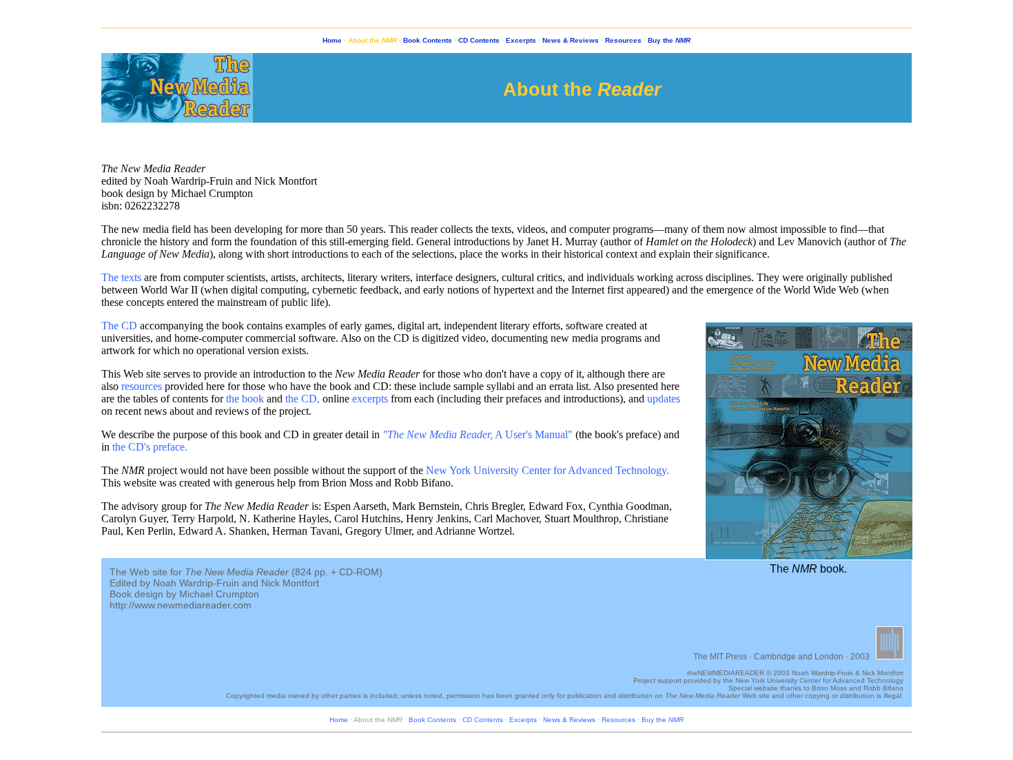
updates (663, 398)
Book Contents (427, 40)
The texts (121, 277)
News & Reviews (570, 40)
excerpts (370, 398)
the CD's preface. (149, 447)
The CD (119, 325)
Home (332, 40)
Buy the (669, 40)
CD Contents (479, 40)
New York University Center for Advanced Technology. (547, 470)
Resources (623, 40)
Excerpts (521, 40)
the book (245, 398)
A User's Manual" (477, 434)
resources (141, 386)
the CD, (302, 398)
